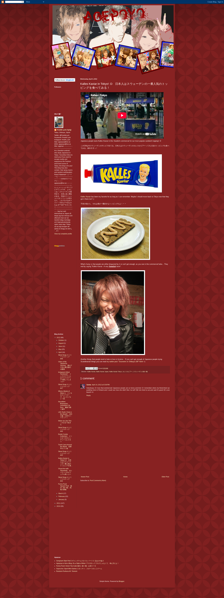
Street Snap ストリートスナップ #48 (65, 357)
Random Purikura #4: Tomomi (66, 571)
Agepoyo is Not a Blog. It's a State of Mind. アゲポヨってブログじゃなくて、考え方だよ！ (87, 563)
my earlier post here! (125, 362)
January (61, 499)
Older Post (165, 477)
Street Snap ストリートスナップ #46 (65, 429)
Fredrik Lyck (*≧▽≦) (64, 130)
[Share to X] (91, 368)
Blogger (121, 581)
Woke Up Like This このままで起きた (65, 422)
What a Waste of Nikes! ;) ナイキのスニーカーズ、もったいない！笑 (65, 395)
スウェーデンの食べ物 (140, 371)
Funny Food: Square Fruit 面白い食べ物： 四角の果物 (65, 486)
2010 (59, 506)
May (60, 349)
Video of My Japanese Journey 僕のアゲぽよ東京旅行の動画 (65, 365)
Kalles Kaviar (86, 197)
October (61, 340)
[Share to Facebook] (94, 368)
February (61, 496)
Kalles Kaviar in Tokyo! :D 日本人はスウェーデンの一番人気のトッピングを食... (65, 462)
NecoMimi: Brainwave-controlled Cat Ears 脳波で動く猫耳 (64, 405)
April (60, 352)
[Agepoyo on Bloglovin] (64, 81)
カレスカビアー (127, 371)
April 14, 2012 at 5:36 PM (101, 385)
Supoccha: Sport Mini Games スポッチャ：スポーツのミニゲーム (79, 569)
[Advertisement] (125, 454)
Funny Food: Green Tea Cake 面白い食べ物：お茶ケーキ (76, 566)
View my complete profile (63, 234)
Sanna (88, 385)
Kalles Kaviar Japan (102, 371)
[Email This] (86, 368)
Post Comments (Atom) (98, 480)
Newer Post (85, 477)
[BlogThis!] (89, 368)
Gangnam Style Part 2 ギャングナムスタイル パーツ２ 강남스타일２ (80, 561)
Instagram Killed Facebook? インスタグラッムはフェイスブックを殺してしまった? (64, 376)
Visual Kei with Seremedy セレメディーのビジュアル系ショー (65, 471)
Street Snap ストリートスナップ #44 (65, 479)
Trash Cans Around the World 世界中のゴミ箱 (65, 446)
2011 (59, 503)
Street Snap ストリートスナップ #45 (65, 453)
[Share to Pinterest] (96, 368)
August (61, 343)
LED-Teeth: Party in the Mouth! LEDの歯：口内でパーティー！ (65, 415)
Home (125, 477)
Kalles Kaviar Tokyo (115, 371)
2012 (59, 337)
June (60, 346)
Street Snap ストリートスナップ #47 (65, 386)
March (60, 493)
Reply (88, 395)
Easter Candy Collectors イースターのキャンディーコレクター (65, 438)
